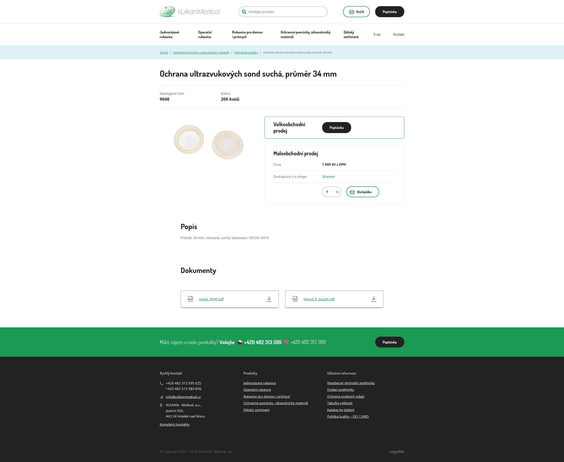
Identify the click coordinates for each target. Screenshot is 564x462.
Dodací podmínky (340, 389)
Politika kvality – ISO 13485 (348, 416)
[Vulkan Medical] (190, 11)
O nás (377, 34)
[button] (356, 11)
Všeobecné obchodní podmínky (351, 383)
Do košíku (364, 191)
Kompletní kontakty (174, 424)
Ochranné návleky (246, 52)
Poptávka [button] (390, 11)
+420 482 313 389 (180, 388)
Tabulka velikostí (339, 403)
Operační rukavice (205, 34)
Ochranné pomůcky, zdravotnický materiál (305, 34)
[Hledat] (244, 11)
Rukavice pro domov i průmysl (247, 34)
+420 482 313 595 (180, 383)
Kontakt (398, 34)
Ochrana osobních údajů (345, 396)
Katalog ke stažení (340, 410)
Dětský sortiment (351, 34)
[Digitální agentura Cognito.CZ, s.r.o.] (396, 451)
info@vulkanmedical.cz (183, 397)
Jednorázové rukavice (169, 34)
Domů (164, 52)
